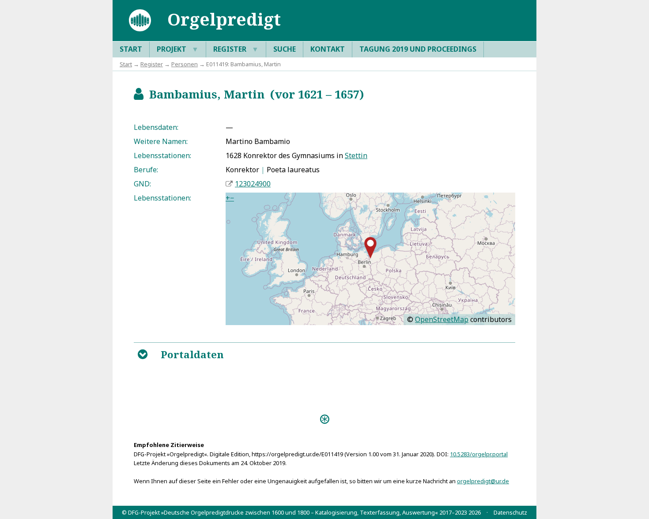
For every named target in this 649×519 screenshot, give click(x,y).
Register (236, 49)
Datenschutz (510, 512)
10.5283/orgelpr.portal (479, 454)
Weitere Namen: (161, 141)
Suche (284, 49)
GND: (142, 184)
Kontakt (327, 49)
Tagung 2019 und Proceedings (417, 49)
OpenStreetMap (441, 319)
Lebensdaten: (156, 127)
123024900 (253, 184)
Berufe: (146, 169)
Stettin (356, 155)
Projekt (178, 49)
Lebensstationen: (162, 155)
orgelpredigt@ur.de (483, 481)
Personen (184, 64)
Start (131, 49)
